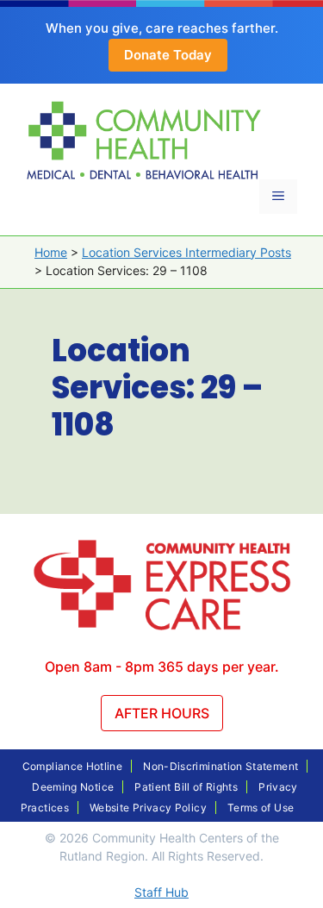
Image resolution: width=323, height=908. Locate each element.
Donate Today (168, 55)
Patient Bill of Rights (186, 786)
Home (50, 252)
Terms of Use (260, 807)
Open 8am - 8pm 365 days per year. (162, 666)
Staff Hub (161, 892)
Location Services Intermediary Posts (186, 252)
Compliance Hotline (72, 766)
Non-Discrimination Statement (220, 766)
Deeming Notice (73, 786)
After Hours (162, 713)
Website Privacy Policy (148, 807)
